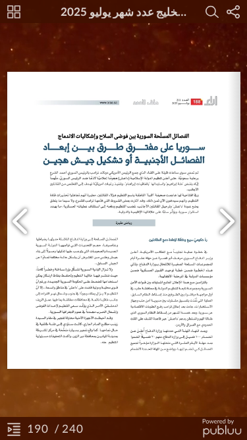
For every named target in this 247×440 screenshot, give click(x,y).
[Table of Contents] (14, 429)
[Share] (233, 12)
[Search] (212, 12)
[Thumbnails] (14, 12)
